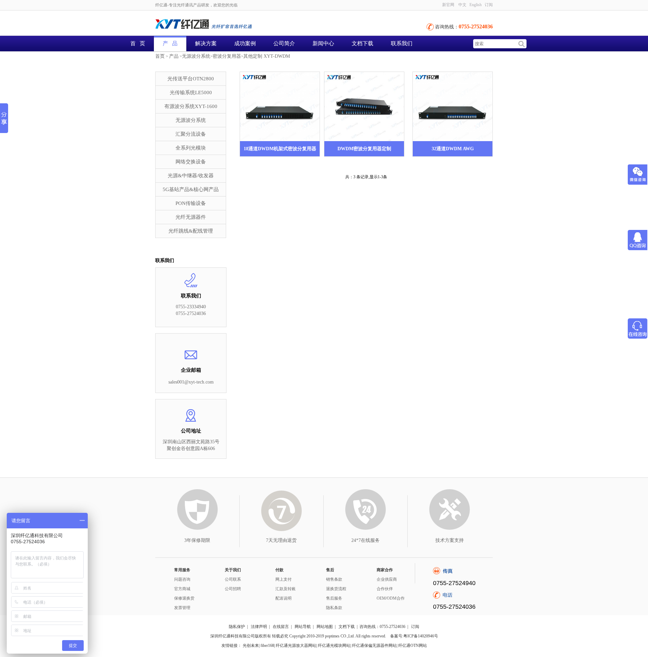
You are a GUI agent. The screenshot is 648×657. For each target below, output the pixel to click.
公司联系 (233, 579)
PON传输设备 (191, 203)
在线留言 (281, 626)
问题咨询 (182, 579)
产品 (174, 56)
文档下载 (362, 43)
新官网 (448, 4)
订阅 (415, 626)
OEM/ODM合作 (391, 598)
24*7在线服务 (365, 540)
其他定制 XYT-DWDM (266, 56)
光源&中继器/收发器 (191, 175)
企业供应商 (387, 579)
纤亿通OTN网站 (412, 645)
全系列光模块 (191, 148)
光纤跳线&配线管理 (190, 231)
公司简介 (284, 43)
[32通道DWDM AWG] (452, 106)
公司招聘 (233, 588)
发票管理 (182, 607)
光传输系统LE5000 (191, 92)
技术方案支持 (449, 540)
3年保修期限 (197, 540)
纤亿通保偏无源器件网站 (374, 645)
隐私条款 (334, 607)
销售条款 (334, 579)
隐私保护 (237, 626)
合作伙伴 (385, 588)
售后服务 (334, 598)
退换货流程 (336, 588)
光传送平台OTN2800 (190, 78)
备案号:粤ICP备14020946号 (414, 636)
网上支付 (283, 579)
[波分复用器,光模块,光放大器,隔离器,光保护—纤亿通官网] (229, 24)
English (475, 4)
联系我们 (401, 43)
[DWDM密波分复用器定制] (364, 106)
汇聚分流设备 (191, 134)
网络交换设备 (191, 161)
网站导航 (303, 626)
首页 (160, 56)
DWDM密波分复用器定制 (364, 148)
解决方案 (206, 43)
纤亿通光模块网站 (334, 645)
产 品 (170, 43)
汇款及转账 (285, 588)
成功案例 (245, 43)
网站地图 (325, 626)
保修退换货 (184, 598)
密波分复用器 (227, 56)
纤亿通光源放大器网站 (296, 645)
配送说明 (283, 598)
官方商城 (182, 588)
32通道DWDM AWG (453, 148)
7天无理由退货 (281, 540)
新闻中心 (323, 43)
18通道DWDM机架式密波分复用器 (280, 148)
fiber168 (267, 645)
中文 (462, 4)
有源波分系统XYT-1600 (190, 106)
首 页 (137, 43)
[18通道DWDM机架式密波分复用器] (280, 106)
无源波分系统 (196, 56)
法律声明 (259, 626)
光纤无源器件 (191, 217)
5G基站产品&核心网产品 (191, 189)
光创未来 (251, 645)
